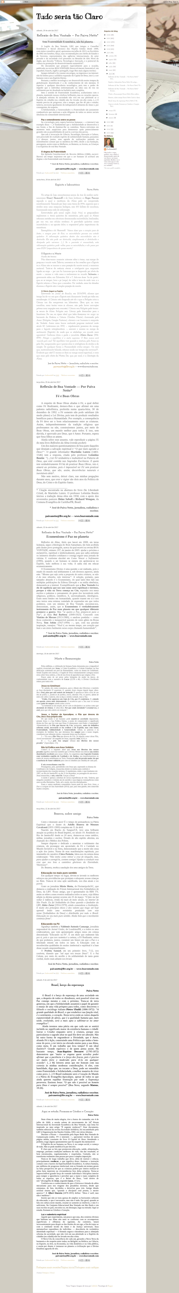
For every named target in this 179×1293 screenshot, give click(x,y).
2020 (109, 42)
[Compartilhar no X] (84, 173)
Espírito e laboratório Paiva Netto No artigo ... (123, 82)
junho (111, 67)
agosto (111, 60)
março (111, 111)
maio (111, 70)
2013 (108, 133)
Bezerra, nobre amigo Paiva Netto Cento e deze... (124, 97)
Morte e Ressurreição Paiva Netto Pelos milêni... (123, 94)
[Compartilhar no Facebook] (86, 173)
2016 (108, 122)
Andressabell (112, 149)
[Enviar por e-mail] (79, 173)
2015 (108, 126)
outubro (111, 56)
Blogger (110, 1286)
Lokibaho (94, 1286)
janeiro (111, 118)
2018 (108, 49)
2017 (108, 53)
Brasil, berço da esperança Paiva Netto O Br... (123, 101)
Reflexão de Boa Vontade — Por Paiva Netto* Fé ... (125, 85)
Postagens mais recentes (49, 1267)
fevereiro (112, 114)
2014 (109, 129)
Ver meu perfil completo (112, 168)
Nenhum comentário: (68, 173)
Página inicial (68, 1267)
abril (110, 74)
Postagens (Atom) (48, 1273)
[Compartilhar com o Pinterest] (89, 173)
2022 (109, 35)
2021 (108, 38)
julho (111, 63)
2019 (108, 46)
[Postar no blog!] (82, 173)
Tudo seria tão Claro (70, 16)
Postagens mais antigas (87, 1267)
